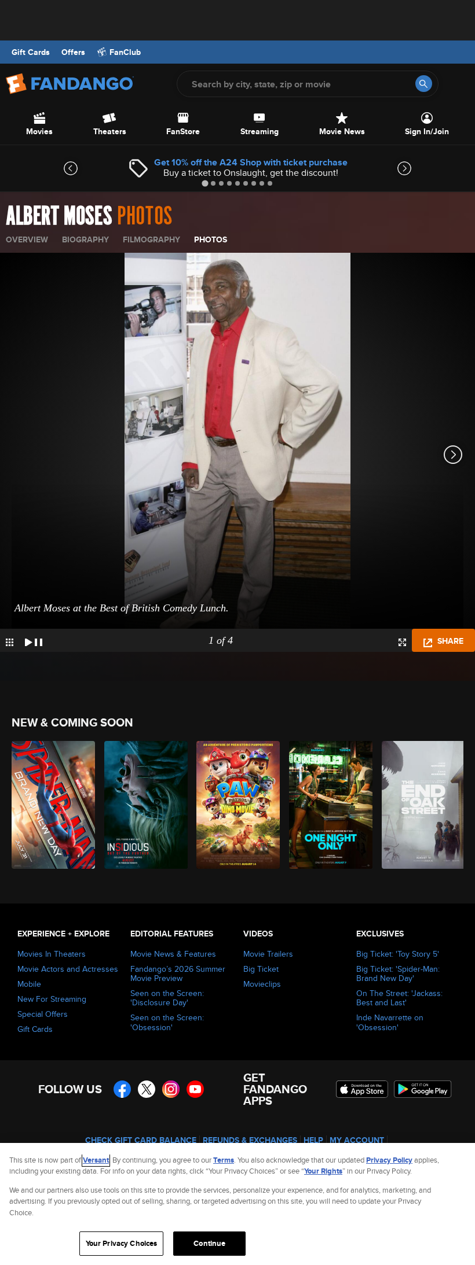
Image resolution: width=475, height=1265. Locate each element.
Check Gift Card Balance (140, 1140)
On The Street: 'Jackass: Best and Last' (399, 997)
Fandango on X (146, 1089)
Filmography (151, 239)
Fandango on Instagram (171, 1089)
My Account (357, 1140)
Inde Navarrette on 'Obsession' (389, 1022)
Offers (73, 52)
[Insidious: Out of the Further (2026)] (144, 805)
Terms (223, 1160)
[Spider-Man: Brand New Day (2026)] (51, 805)
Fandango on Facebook (122, 1089)
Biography (85, 239)
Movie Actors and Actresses (67, 969)
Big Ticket (261, 969)
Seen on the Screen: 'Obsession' (167, 1022)
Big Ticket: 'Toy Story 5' (397, 954)
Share (449, 641)
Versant (96, 1160)
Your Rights (323, 1171)
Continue (209, 1243)
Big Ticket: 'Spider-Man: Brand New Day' (398, 973)
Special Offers (42, 1014)
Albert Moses (59, 216)
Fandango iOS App (362, 1089)
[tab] (205, 183)
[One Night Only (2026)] (328, 805)
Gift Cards (31, 52)
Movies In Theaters (51, 954)
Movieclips (262, 984)
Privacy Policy (389, 1160)
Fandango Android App (423, 1089)
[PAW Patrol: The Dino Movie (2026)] (236, 805)
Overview (27, 239)
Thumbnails (9, 642)
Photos (210, 239)
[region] (237, 1204)
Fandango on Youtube (195, 1089)
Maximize (402, 642)
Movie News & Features (173, 954)
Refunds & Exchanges (250, 1140)
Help (313, 1140)
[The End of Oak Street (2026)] (421, 805)
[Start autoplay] (33, 640)
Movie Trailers (268, 954)
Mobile (29, 984)
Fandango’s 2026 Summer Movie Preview (177, 973)
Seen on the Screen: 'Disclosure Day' (167, 997)
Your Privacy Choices (122, 1243)
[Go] (423, 83)
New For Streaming (51, 999)
